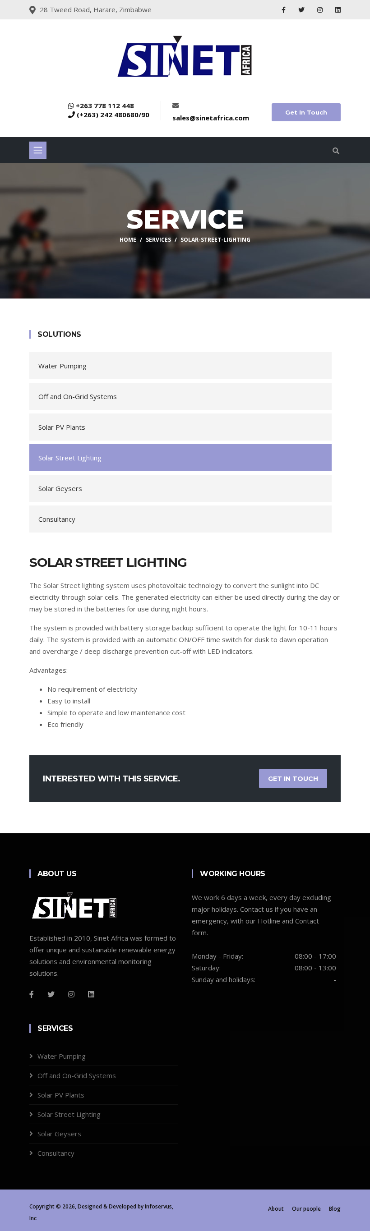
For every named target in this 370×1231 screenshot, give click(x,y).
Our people (306, 1209)
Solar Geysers (60, 488)
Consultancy (56, 519)
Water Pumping (62, 365)
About (276, 1209)
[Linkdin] (338, 9)
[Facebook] (284, 9)
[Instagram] (321, 9)
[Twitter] (302, 9)
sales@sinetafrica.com (210, 117)
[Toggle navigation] (37, 150)
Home (128, 239)
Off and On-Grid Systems (77, 396)
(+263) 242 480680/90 (113, 114)
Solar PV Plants (61, 427)
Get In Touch (306, 112)
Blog (335, 1209)
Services (158, 239)
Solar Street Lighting (70, 457)
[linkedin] (91, 994)
